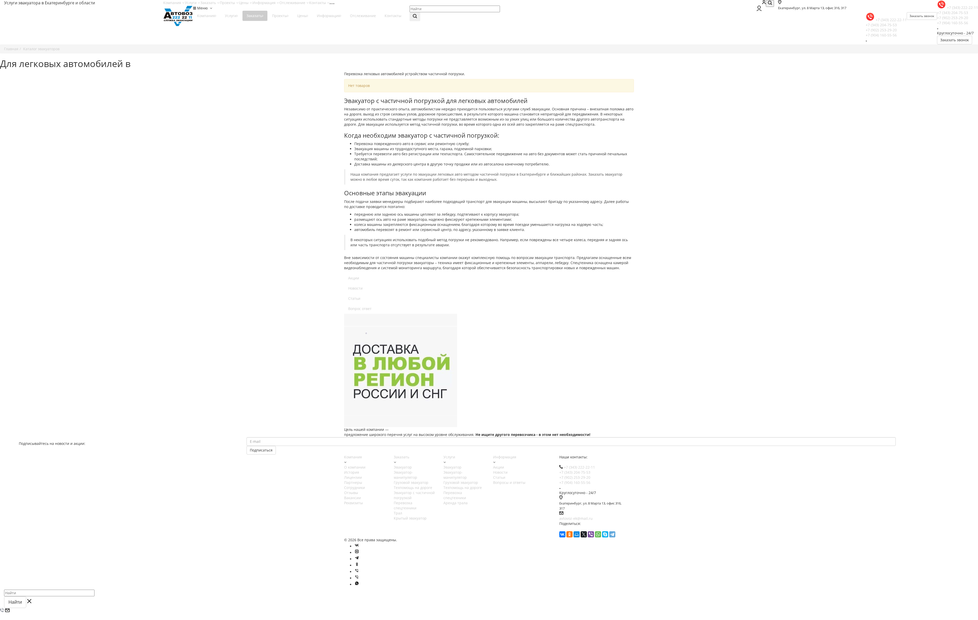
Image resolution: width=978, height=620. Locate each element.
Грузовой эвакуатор (411, 482)
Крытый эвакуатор (410, 518)
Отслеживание (292, 2)
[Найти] (415, 16)
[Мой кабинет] (764, 2)
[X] (584, 534)
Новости (355, 288)
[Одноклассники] (569, 534)
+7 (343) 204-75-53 (952, 12)
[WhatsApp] (598, 534)
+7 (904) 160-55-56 (952, 22)
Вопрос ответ (360, 308)
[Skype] (605, 534)
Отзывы (351, 492)
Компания (172, 2)
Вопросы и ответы (509, 482)
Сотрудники (354, 487)
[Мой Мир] (577, 534)
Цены (244, 2)
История (351, 472)
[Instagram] (356, 552)
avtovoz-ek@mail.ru (576, 518)
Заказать (208, 2)
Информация (264, 2)
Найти (15, 602)
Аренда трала (455, 502)
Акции (353, 278)
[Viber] (591, 534)
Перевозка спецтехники (405, 505)
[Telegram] (612, 534)
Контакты (318, 2)
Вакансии (352, 497)
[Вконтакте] (356, 546)
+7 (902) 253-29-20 (952, 17)
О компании (354, 467)
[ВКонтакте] (562, 534)
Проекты (228, 2)
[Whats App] (356, 584)
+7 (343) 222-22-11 (962, 7)
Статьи (354, 298)
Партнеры (353, 482)
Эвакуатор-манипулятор (405, 475)
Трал (398, 513)
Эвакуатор (403, 467)
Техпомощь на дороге (413, 487)
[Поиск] (770, 3)
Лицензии (353, 477)
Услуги (191, 2)
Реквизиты (353, 502)
